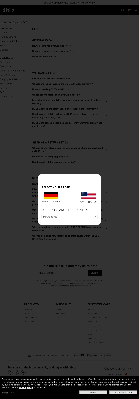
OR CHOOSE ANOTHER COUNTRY (64, 209)
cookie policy (26, 388)
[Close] (97, 178)
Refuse (93, 392)
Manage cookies (8, 393)
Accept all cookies (123, 392)
